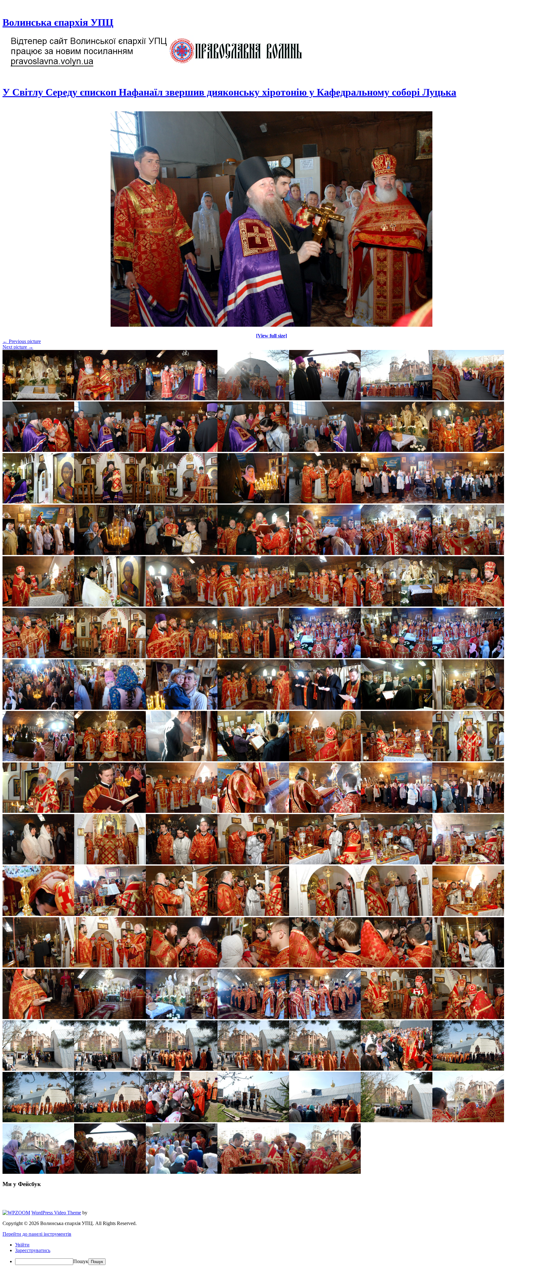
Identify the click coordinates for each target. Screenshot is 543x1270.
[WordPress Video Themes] (16, 1212)
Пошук (80, 1261)
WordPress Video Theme (56, 1212)
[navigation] (271, 1253)
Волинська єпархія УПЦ (58, 22)
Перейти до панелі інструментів (37, 1234)
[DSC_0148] (271, 325)
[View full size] (271, 335)
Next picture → (18, 347)
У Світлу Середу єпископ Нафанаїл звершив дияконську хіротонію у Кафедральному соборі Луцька (229, 92)
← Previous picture (22, 341)
